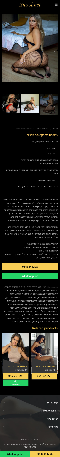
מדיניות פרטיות (30, 446)
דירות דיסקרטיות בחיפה (34, 170)
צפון (48, 148)
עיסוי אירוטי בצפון (13, 297)
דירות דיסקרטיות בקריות (21, 314)
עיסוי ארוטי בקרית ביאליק (26, 307)
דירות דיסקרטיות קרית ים (47, 290)
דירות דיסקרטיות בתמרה (15, 287)
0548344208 (30, 267)
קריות (49, 153)
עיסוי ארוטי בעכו (12, 290)
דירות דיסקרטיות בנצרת (48, 294)
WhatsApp (28, 276)
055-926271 (44, 376)
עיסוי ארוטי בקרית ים (41, 321)
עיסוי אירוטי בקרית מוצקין (26, 294)
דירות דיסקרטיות (43, 128)
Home (55, 128)
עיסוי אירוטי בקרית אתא (22, 321)
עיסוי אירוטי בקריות (28, 290)
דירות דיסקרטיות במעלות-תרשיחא (22, 304)
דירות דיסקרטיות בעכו (42, 314)
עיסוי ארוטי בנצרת (29, 297)
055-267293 (15, 376)
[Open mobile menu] (56, 5)
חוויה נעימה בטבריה (17, 366)
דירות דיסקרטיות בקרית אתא (25, 300)
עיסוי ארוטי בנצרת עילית (36, 287)
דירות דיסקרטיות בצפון (25, 128)
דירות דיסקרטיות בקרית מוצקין (27, 311)
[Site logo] (30, 4)
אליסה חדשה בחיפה (45, 366)
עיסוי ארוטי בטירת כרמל (48, 307)
